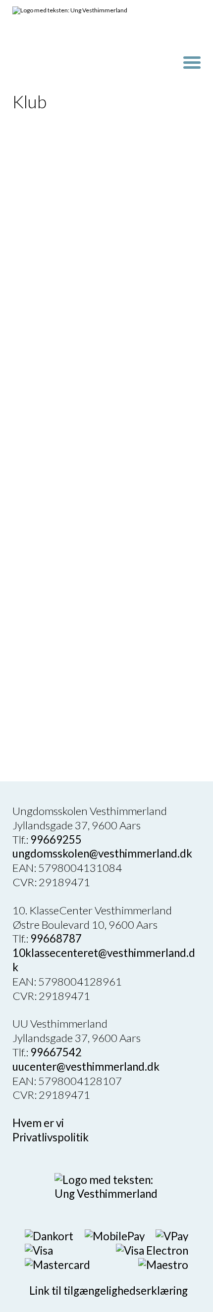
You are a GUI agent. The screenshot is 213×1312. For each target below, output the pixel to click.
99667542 (56, 1052)
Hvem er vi (38, 1123)
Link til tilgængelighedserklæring (106, 1290)
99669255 (56, 839)
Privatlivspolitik (50, 1137)
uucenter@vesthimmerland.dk (86, 1066)
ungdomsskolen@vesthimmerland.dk (102, 853)
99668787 (56, 938)
